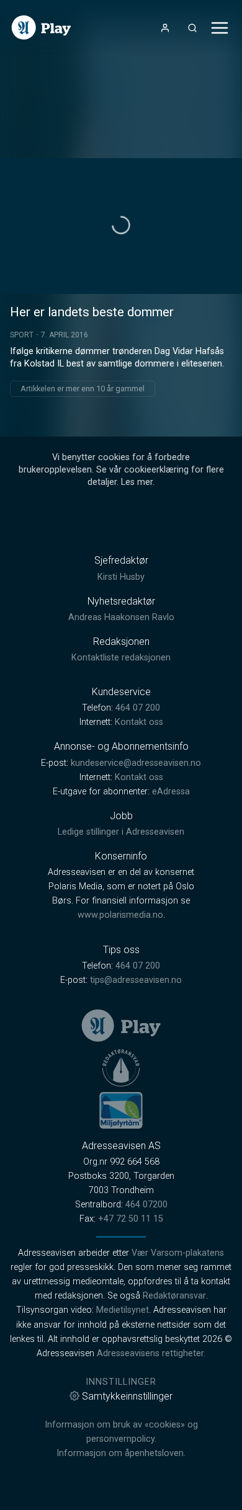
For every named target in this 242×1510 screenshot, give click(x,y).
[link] (41, 28)
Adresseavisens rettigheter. (151, 1353)
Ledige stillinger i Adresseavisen (121, 832)
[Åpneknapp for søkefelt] (192, 28)
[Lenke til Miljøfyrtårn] (121, 1110)
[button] (121, 225)
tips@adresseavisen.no (136, 980)
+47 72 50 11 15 (130, 1219)
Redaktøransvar (174, 1295)
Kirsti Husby (121, 577)
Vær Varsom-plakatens (178, 1253)
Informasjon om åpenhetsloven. (121, 1453)
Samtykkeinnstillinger (127, 1396)
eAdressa (171, 791)
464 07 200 (137, 708)
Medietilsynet (122, 1310)
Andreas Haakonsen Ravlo (121, 617)
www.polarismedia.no (120, 915)
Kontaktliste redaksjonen (121, 657)
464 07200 (146, 1204)
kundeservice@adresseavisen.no (136, 763)
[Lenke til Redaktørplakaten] (121, 1067)
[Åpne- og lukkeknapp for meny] (219, 28)
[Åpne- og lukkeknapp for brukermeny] (165, 28)
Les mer (137, 482)
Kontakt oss (139, 722)
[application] (121, 226)
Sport (22, 335)
